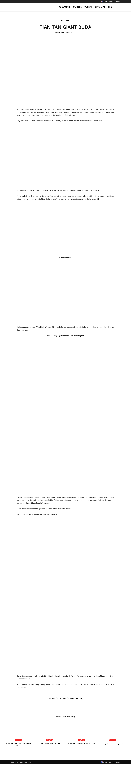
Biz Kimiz (111, 1)
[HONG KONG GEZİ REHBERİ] (50, 731)
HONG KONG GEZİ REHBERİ (50, 744)
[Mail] (19, 1)
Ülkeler (77, 7)
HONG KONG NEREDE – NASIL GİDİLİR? (81, 744)
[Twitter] (63, 99)
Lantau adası (62, 698)
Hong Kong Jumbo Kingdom (112, 744)
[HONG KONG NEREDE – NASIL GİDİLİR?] (81, 731)
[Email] (68, 99)
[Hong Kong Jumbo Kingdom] (112, 731)
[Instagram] (15, 1)
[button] (117, 7)
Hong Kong (65, 20)
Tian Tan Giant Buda (76, 698)
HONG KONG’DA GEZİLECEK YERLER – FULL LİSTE (18, 745)
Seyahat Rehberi (103, 7)
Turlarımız (64, 7)
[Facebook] (12, 1)
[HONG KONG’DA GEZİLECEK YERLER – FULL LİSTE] (19, 731)
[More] (72, 99)
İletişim (118, 1)
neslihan (60, 32)
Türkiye (88, 7)
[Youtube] (22, 1)
